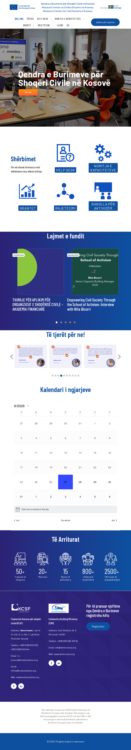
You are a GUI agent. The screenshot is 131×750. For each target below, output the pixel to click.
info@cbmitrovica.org (65, 647)
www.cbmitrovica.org (64, 654)
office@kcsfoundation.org (23, 670)
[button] (53, 376)
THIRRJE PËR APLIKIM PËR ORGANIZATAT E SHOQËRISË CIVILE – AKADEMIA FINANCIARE (37, 304)
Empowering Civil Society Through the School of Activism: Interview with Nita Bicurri (91, 304)
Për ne (28, 92)
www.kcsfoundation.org (27, 677)
